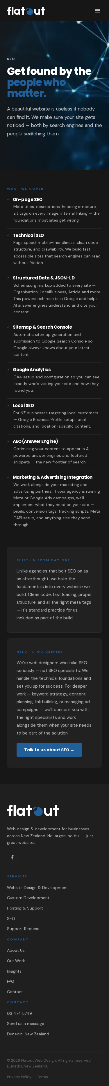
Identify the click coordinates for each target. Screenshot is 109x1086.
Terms (42, 1076)
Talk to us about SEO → (49, 750)
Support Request (23, 928)
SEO (11, 918)
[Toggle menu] (97, 10)
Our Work (16, 960)
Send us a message (25, 1023)
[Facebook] (12, 857)
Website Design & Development (37, 887)
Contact (15, 991)
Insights (14, 971)
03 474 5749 (19, 1013)
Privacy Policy (19, 1076)
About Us (16, 950)
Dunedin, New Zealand (28, 1034)
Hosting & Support (25, 908)
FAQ (10, 981)
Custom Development (28, 897)
